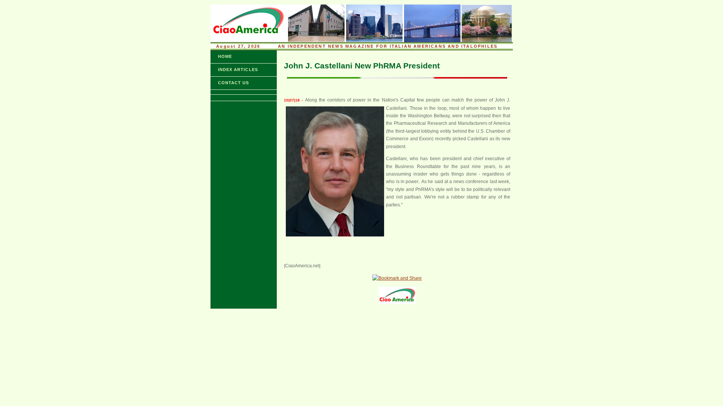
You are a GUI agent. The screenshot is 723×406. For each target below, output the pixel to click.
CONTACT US (233, 82)
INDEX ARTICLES (238, 69)
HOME (225, 56)
